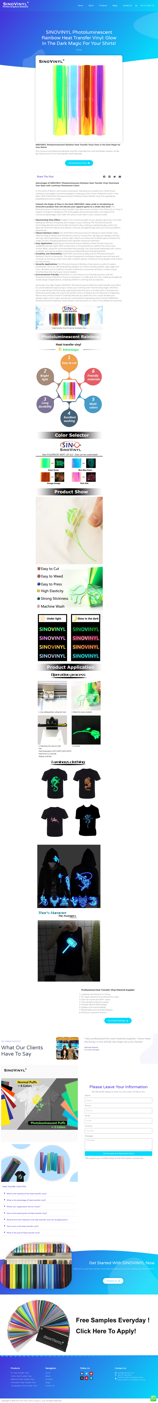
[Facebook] (82, 1373)
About (91, 6)
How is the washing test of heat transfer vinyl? (27, 1213)
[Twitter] (86, 1373)
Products (103, 6)
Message (89, 1136)
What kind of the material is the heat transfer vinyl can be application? (37, 1220)
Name (87, 1095)
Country (88, 1126)
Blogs (115, 6)
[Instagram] (82, 1378)
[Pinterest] (86, 1378)
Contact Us (127, 6)
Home (80, 6)
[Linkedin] (91, 1378)
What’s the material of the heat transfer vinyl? (27, 1194)
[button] (104, 176)
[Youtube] (91, 1373)
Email (87, 1116)
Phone (88, 1105)
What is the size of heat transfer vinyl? (23, 1233)
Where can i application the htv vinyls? (23, 1207)
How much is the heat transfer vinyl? (23, 1226)
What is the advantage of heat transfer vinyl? (26, 1200)
